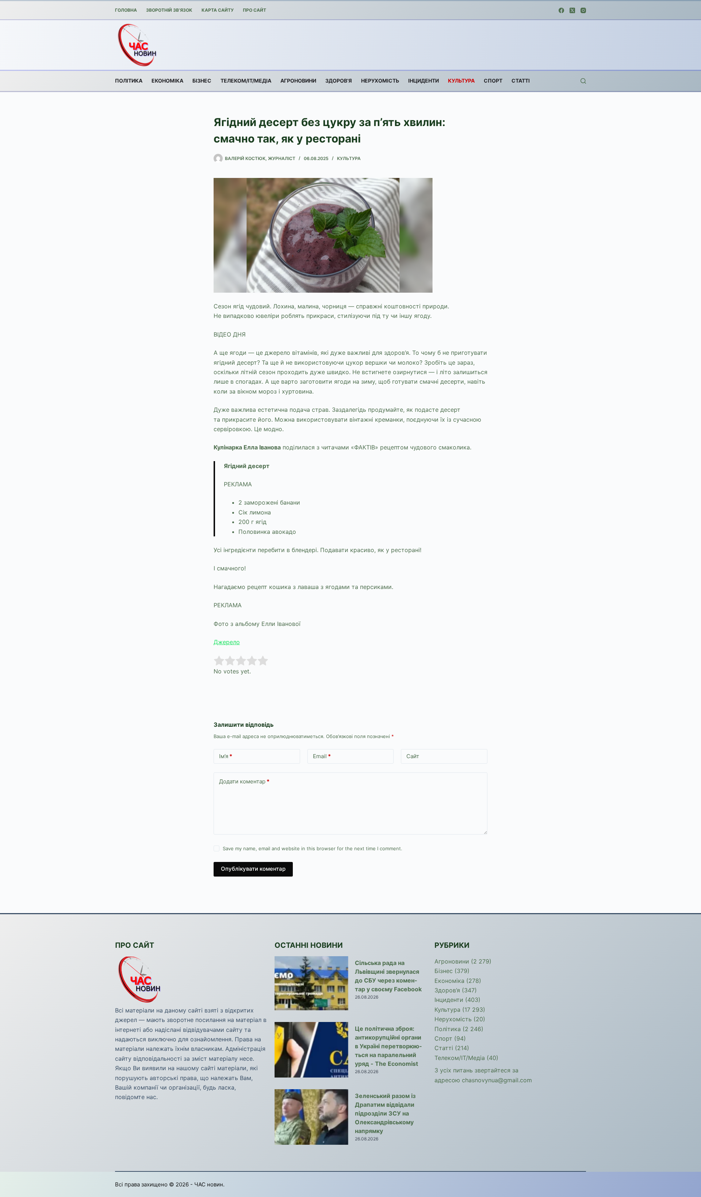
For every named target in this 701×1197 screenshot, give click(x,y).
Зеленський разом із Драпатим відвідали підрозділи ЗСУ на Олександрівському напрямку (385, 1113)
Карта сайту (218, 10)
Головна (126, 10)
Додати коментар (244, 781)
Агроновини (298, 80)
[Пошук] (583, 81)
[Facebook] (561, 10)
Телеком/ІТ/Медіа (246, 80)
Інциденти (423, 80)
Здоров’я (338, 80)
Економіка (167, 80)
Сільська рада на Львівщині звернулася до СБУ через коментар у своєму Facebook (388, 976)
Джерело (227, 642)
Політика (128, 80)
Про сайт (254, 10)
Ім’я (225, 756)
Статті (521, 80)
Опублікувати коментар (253, 868)
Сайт (412, 756)
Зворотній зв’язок (169, 10)
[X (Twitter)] (572, 10)
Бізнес (201, 80)
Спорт (493, 80)
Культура (461, 80)
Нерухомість (380, 80)
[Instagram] (583, 10)
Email (322, 756)
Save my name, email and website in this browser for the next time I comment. (312, 848)
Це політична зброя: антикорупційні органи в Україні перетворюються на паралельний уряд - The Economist (388, 1046)
